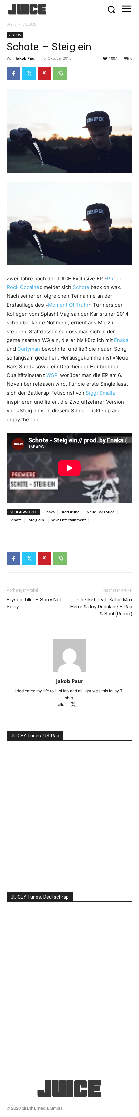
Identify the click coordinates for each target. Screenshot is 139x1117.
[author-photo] (69, 672)
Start (11, 24)
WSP (51, 375)
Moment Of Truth (68, 305)
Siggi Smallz (100, 393)
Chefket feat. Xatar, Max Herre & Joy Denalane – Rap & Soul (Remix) (101, 607)
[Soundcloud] (64, 705)
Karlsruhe (70, 511)
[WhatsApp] (60, 73)
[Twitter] (29, 73)
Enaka (121, 340)
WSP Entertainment (68, 519)
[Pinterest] (44, 73)
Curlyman (28, 349)
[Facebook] (13, 73)
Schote (81, 287)
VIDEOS (29, 24)
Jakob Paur (26, 58)
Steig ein (36, 519)
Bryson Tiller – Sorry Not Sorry (34, 603)
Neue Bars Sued (101, 511)
